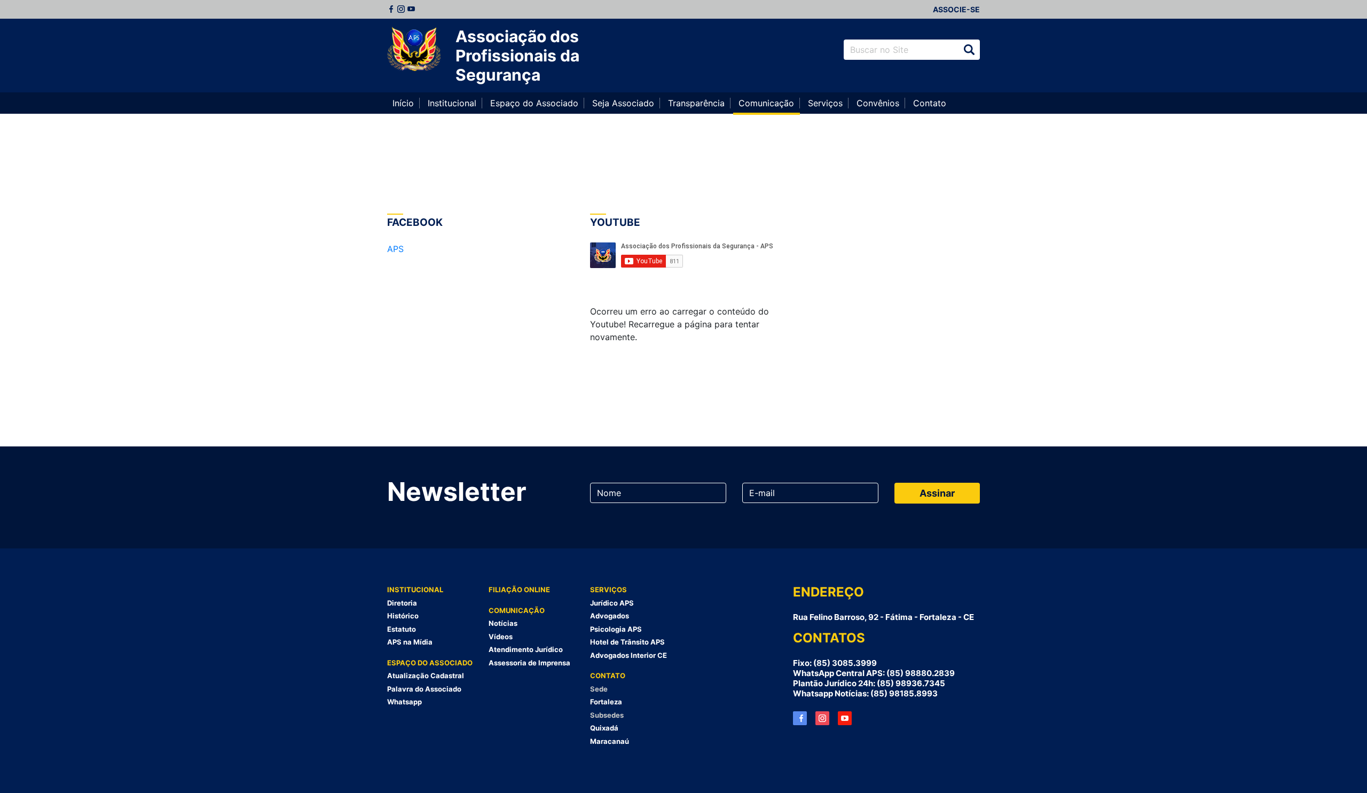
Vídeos (501, 636)
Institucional (452, 103)
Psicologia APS (616, 629)
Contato (929, 103)
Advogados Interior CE (628, 655)
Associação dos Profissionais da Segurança (517, 55)
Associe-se (956, 9)
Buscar (969, 50)
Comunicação (766, 103)
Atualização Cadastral (425, 675)
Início (403, 103)
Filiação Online (519, 589)
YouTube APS (845, 718)
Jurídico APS (612, 603)
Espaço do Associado (534, 103)
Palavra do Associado (424, 689)
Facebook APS (800, 718)
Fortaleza (606, 701)
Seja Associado (623, 103)
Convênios (878, 103)
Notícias (503, 623)
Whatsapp (404, 701)
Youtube (411, 9)
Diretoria (402, 603)
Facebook (391, 9)
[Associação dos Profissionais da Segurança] (414, 50)
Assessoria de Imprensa (529, 662)
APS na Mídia (410, 642)
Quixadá (604, 728)
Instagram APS (822, 718)
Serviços (825, 103)
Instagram (401, 9)
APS (395, 249)
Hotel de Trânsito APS (627, 642)
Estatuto (401, 629)
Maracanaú (609, 741)
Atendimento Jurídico (526, 649)
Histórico (403, 615)
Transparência (696, 103)
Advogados (609, 615)
